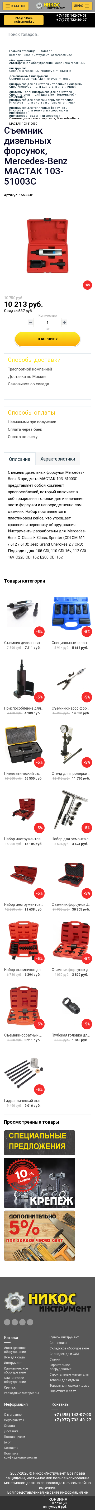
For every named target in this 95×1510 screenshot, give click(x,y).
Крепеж (10, 1387)
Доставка (11, 1431)
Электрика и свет (63, 1391)
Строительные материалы (69, 1374)
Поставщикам (14, 1437)
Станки (55, 1359)
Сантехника (58, 1343)
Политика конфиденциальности (20, 1455)
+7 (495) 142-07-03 (71, 15)
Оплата (9, 1426)
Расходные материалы (21, 1393)
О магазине (13, 1415)
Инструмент (13, 1363)
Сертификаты (14, 1420)
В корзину (48, 339)
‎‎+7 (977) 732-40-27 (71, 20)
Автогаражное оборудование (15, 1350)
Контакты (11, 1448)
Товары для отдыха (64, 1380)
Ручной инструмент (64, 1337)
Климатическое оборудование (16, 1370)
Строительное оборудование (61, 1367)
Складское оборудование (69, 1348)
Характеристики (57, 459)
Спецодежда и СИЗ (64, 1354)
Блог (7, 1442)
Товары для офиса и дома (69, 1385)
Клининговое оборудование (15, 1380)
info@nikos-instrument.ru (23, 20)
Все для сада (14, 1357)
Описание (19, 459)
